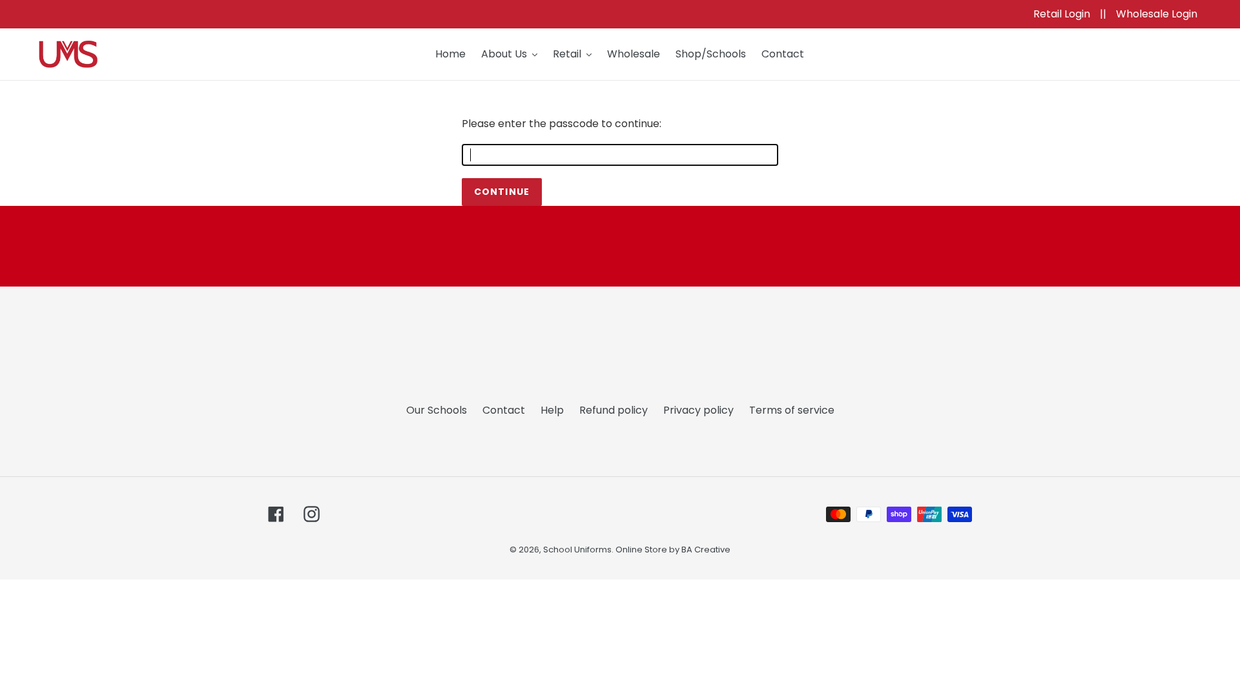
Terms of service (791, 410)
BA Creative (705, 549)
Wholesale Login (1156, 13)
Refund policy (613, 410)
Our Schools (436, 410)
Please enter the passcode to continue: (561, 123)
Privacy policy (698, 410)
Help (552, 410)
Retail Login (1063, 13)
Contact (503, 410)
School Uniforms (577, 549)
